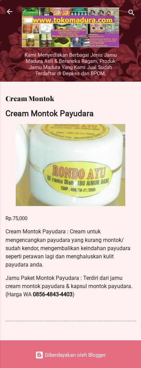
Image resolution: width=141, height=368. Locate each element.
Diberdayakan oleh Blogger (74, 355)
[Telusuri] (131, 13)
